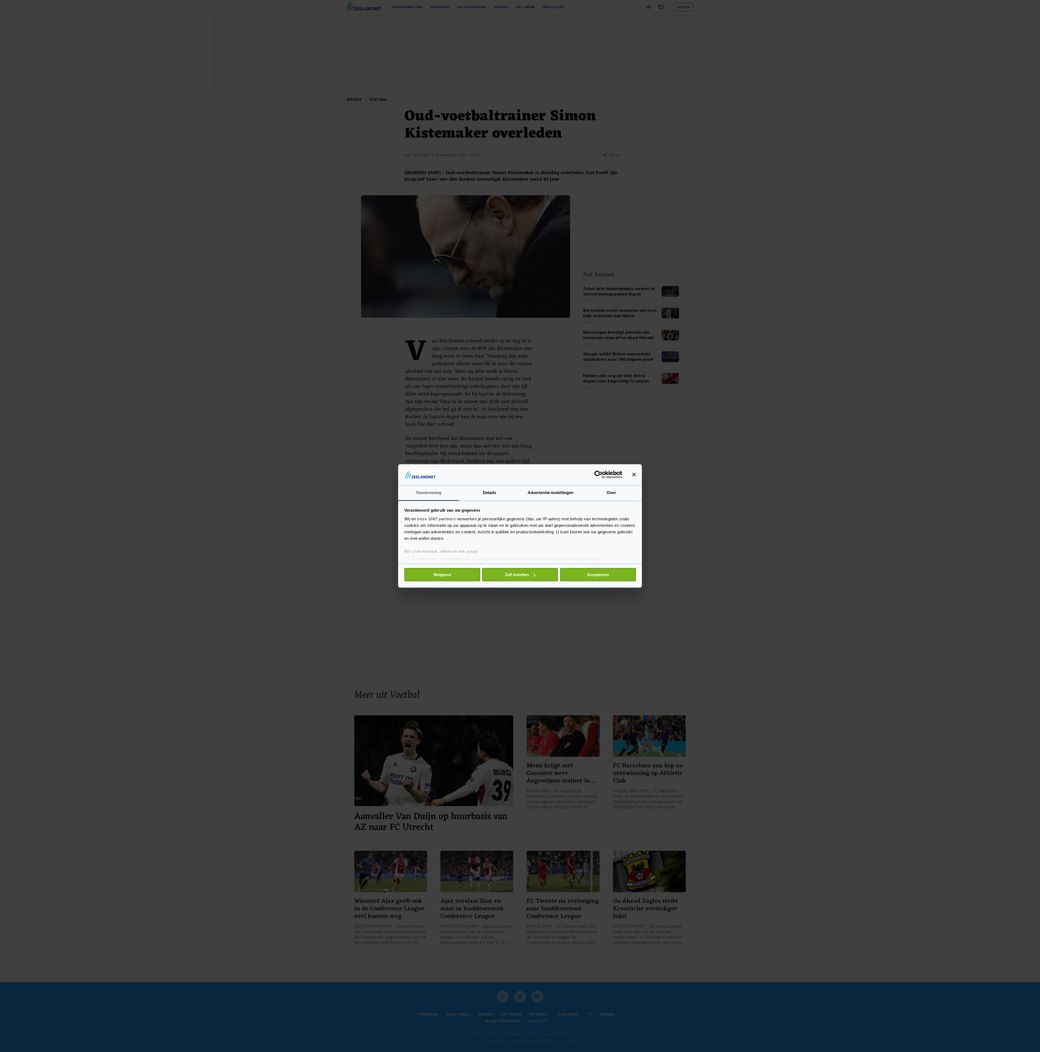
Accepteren (598, 574)
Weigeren (442, 574)
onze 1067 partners (436, 519)
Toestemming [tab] (428, 492)
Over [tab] (611, 492)
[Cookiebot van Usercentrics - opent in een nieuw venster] (598, 474)
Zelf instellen (517, 574)
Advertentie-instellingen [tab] (550, 492)
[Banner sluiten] (634, 474)
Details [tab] (489, 492)
